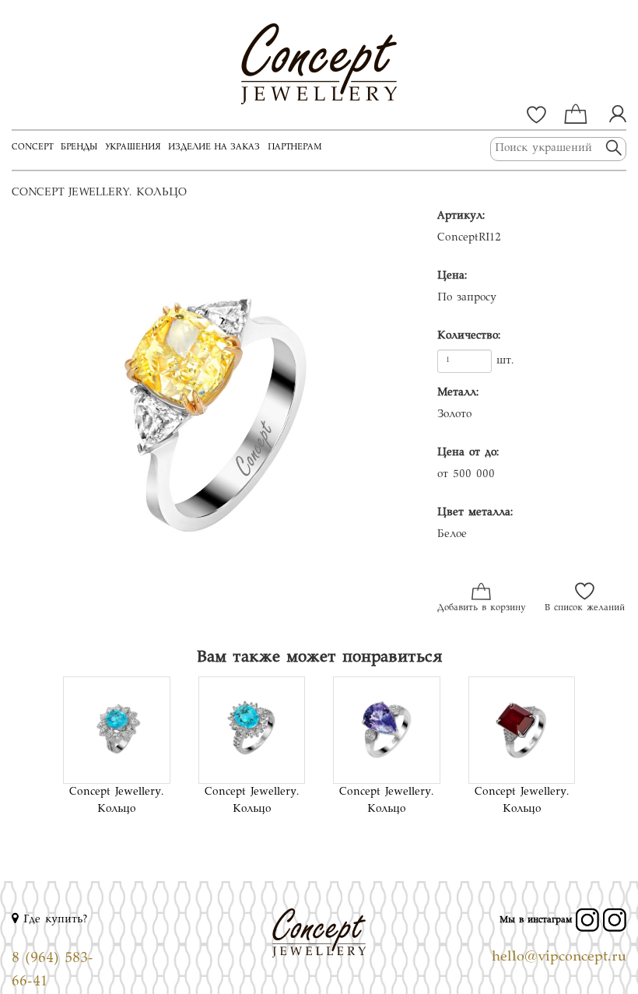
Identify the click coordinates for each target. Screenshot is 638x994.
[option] (213, 420)
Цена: (452, 276)
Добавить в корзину (481, 608)
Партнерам (294, 147)
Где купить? (53, 920)
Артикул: (461, 216)
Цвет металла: (475, 513)
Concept (32, 147)
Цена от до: (468, 453)
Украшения (132, 147)
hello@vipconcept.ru (559, 957)
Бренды (79, 147)
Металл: (457, 393)
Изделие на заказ (214, 147)
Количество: (468, 336)
